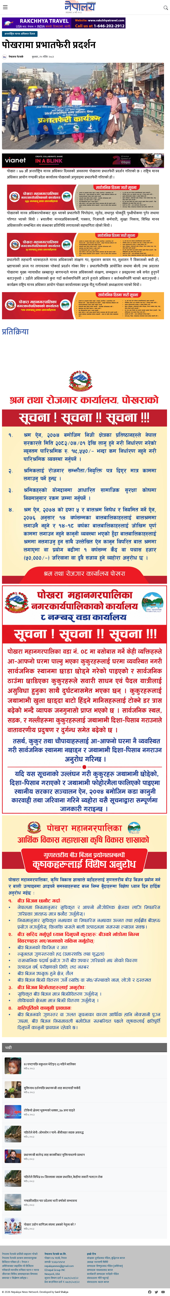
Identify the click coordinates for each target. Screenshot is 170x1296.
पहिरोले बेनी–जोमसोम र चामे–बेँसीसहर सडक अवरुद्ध (54, 1132)
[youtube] (163, 1292)
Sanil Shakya (61, 1292)
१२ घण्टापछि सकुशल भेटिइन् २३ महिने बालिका (50, 1064)
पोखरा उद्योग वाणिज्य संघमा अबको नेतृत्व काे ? (50, 1224)
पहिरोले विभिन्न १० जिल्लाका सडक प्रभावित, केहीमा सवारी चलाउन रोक (63, 1177)
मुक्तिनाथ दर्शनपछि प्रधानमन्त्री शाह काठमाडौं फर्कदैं (52, 1088)
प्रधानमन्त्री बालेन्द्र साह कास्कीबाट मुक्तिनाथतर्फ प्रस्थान (54, 1155)
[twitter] (156, 1292)
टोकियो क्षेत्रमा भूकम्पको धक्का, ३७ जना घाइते (49, 1110)
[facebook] (149, 1292)
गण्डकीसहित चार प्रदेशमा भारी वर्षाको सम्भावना (50, 1200)
